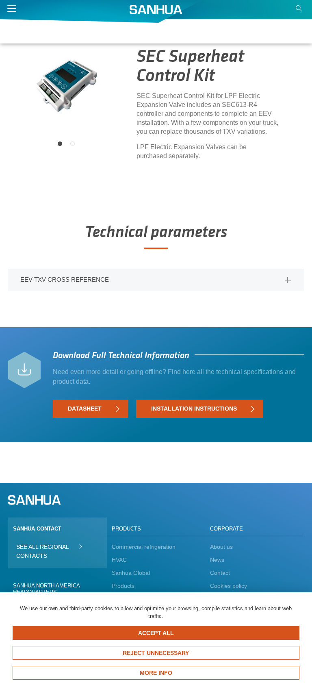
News (217, 560)
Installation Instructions (194, 408)
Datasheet (85, 408)
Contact (220, 573)
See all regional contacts (42, 551)
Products (123, 586)
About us (221, 547)
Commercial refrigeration (144, 547)
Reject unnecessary (156, 653)
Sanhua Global (131, 573)
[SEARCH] (300, 10)
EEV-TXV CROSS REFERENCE (64, 279)
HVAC (119, 560)
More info (156, 673)
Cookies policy (228, 586)
